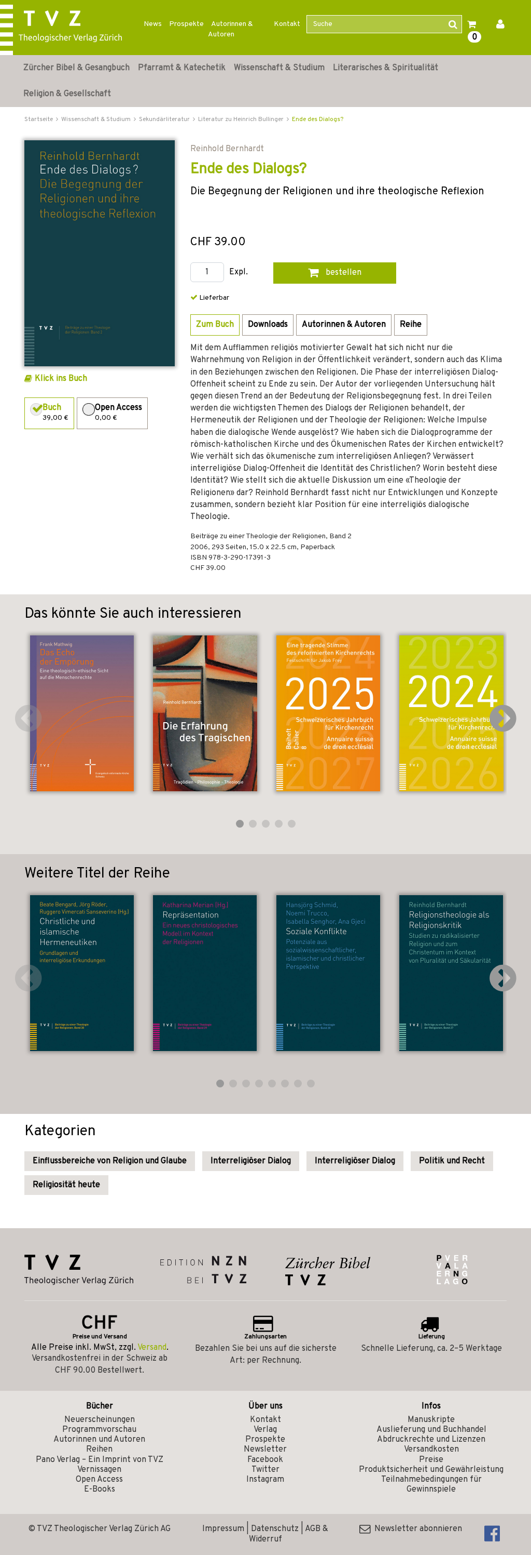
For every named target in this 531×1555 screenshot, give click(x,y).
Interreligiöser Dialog (251, 1161)
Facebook (265, 1460)
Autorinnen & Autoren (230, 29)
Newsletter (265, 1449)
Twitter (265, 1470)
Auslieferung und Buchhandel (431, 1430)
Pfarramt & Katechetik (182, 68)
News (153, 24)
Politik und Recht (452, 1161)
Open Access (99, 1479)
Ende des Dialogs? (317, 119)
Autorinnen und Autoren (99, 1439)
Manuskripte (431, 1420)
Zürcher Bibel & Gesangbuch (76, 68)
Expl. (238, 272)
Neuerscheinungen (99, 1420)
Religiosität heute (66, 1185)
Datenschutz (275, 1529)
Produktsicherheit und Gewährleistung (431, 1470)
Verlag (265, 1430)
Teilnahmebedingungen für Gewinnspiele (431, 1484)
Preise (431, 1460)
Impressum (223, 1529)
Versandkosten (431, 1449)
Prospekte (186, 24)
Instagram (265, 1479)
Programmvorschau (99, 1430)
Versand (151, 1348)
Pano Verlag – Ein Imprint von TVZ (99, 1460)
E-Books (99, 1489)
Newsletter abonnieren (416, 1529)
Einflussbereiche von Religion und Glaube (110, 1161)
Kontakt (287, 24)
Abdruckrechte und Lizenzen (431, 1439)
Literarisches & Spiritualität (385, 68)
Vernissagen (99, 1470)
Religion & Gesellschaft (67, 94)
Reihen (99, 1449)
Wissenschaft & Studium (279, 68)
